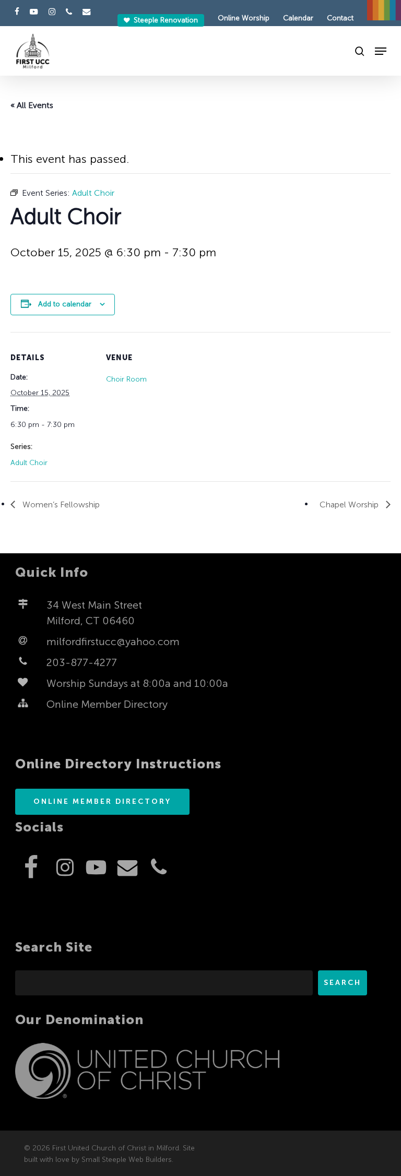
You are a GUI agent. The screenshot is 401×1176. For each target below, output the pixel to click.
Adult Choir (29, 462)
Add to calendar (64, 304)
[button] (380, 51)
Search (342, 982)
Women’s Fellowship (60, 504)
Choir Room (126, 379)
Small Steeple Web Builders (126, 1159)
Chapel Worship (350, 504)
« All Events (31, 105)
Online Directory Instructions (118, 764)
